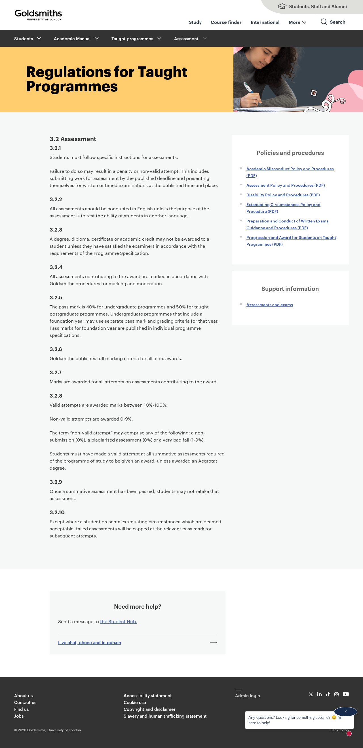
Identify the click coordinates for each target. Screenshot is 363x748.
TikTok (328, 694)
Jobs (19, 716)
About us (23, 695)
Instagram (336, 694)
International (265, 22)
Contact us (25, 702)
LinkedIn (319, 694)
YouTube (346, 694)
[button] (38, 38)
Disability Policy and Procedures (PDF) (283, 194)
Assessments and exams (269, 304)
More (295, 22)
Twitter (311, 694)
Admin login (247, 695)
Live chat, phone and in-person (89, 642)
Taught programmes (132, 38)
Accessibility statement (148, 695)
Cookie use (135, 702)
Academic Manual (72, 38)
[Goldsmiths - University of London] (38, 15)
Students (23, 38)
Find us (21, 709)
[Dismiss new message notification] (345, 712)
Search (333, 26)
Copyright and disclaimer (150, 709)
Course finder (226, 22)
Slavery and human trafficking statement (165, 716)
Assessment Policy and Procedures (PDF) (285, 185)
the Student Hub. (118, 621)
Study (195, 22)
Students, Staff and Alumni (306, 7)
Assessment (186, 38)
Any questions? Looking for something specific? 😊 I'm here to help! (295, 720)
